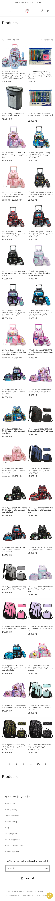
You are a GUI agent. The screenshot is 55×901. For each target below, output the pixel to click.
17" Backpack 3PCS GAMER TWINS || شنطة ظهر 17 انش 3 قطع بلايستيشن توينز (14, 549)
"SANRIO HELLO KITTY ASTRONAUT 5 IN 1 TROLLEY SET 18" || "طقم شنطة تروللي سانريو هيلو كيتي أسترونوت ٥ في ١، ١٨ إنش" (14, 75)
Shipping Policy (12, 833)
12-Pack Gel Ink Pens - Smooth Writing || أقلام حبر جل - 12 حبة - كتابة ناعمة (40, 115)
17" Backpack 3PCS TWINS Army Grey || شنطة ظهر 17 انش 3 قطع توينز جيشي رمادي (39, 747)
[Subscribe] (46, 868)
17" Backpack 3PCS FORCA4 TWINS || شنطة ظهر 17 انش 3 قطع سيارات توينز (40, 510)
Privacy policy (42, 891)
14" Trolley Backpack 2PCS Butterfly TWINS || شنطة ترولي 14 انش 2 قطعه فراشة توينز (13, 194)
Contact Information (14, 845)
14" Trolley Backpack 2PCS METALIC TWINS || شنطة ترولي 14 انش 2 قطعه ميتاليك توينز (13, 312)
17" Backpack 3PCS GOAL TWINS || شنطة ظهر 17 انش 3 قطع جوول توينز (40, 548)
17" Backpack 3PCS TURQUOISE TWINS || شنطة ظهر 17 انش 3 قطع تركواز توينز (39, 707)
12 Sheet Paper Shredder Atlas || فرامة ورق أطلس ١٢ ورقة (13, 114)
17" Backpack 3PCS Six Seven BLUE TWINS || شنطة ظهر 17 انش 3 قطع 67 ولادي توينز (14, 668)
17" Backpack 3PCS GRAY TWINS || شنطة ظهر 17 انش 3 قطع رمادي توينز (14, 588)
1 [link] (9, 764)
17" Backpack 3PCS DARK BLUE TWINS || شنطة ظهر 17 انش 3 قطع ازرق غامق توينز (39, 470)
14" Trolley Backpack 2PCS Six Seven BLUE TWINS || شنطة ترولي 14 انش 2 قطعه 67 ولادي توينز (40, 312)
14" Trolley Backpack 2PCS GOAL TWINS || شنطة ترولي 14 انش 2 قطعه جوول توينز (14, 273)
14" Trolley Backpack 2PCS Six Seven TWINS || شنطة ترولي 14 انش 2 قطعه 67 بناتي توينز (14, 352)
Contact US (10, 803)
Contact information (42, 895)
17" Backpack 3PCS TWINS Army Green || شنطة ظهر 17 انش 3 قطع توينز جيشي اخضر (13, 747)
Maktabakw (18, 891)
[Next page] (45, 764)
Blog (7, 827)
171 (38, 764)
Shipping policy (27, 895)
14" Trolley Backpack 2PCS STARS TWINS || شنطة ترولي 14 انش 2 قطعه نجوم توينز (40, 352)
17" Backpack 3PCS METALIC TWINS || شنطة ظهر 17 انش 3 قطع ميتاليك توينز (13, 391)
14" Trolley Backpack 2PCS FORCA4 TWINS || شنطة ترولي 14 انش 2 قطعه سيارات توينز (13, 234)
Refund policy (11, 821)
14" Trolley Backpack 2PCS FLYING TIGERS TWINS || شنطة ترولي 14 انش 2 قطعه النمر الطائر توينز (40, 194)
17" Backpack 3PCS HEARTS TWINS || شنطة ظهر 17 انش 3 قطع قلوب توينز (40, 589)
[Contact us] (49, 895)
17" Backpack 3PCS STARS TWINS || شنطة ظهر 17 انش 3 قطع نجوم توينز (14, 706)
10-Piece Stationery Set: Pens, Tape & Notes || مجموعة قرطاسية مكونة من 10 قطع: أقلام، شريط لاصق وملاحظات (40, 75)
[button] (5, 11)
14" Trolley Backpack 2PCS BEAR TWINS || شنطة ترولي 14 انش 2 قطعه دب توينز (14, 155)
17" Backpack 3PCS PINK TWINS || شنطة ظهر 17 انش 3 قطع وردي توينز (14, 627)
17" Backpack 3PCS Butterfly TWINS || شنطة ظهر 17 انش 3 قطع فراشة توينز (13, 470)
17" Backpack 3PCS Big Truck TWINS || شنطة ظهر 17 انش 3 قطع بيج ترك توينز (13, 431)
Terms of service (12, 815)
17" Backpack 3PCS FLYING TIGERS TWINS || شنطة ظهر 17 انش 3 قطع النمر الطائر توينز (14, 510)
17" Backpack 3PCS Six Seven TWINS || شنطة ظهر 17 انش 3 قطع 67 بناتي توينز (40, 668)
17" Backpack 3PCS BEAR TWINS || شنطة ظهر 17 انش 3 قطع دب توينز (40, 390)
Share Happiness (12, 839)
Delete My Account (13, 851)
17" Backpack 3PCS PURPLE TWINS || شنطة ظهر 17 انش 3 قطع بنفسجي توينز (40, 628)
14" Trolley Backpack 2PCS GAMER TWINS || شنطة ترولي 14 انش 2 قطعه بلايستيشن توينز (40, 234)
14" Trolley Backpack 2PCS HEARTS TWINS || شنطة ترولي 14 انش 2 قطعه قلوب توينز (39, 273)
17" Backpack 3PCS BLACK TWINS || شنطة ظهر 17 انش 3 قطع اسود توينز (40, 430)
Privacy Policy (11, 809)
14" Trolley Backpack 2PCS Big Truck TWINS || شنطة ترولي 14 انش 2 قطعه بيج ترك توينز (40, 155)
